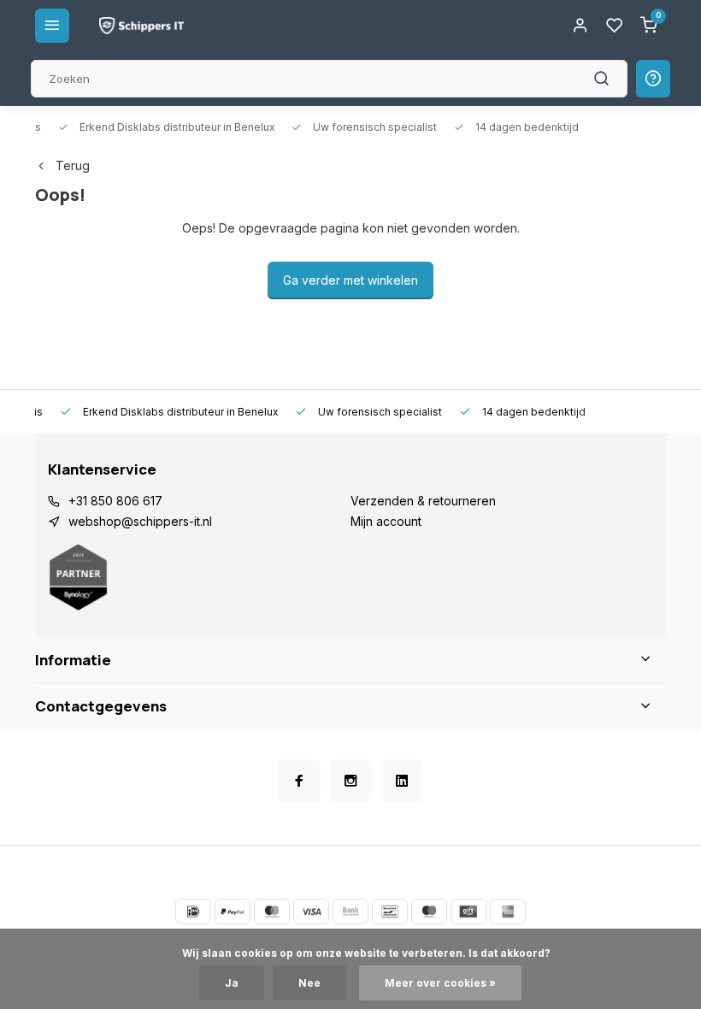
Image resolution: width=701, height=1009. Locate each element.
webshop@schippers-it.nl (140, 521)
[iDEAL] (193, 911)
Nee (309, 983)
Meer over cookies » (440, 983)
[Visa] (311, 911)
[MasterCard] (272, 911)
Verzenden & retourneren (423, 500)
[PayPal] (232, 911)
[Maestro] (429, 911)
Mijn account (385, 521)
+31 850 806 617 (115, 500)
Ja (232, 983)
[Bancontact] (390, 911)
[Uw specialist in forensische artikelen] (141, 25)
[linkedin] (401, 780)
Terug (73, 165)
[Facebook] (299, 780)
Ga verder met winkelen (350, 280)
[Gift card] (468, 911)
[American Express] (508, 911)
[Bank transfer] (350, 911)
